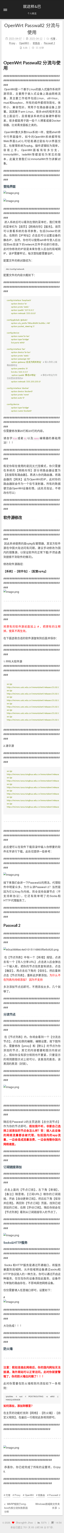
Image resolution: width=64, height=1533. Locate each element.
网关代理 (35, 466)
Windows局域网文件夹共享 (47, 1505)
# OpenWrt (28, 1495)
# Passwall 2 (53, 1495)
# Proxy (16, 1495)
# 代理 (7, 1495)
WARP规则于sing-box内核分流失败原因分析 (16, 1507)
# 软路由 (40, 1495)
